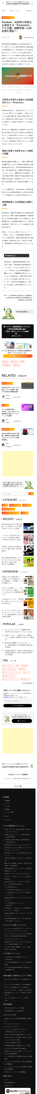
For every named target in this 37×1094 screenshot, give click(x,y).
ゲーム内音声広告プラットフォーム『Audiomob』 (14, 904)
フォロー (23, 721)
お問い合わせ (8, 1085)
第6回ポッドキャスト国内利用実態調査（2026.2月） (18, 1020)
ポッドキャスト (7, 383)
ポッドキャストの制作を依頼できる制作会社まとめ (18, 778)
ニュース (7, 803)
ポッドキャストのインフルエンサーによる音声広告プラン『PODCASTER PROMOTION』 (18, 935)
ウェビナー (8, 820)
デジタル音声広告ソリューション (14, 826)
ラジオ (5, 505)
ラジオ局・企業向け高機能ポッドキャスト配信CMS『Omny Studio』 (18, 948)
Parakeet (14, 361)
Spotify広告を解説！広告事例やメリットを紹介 (18, 1045)
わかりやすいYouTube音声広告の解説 (15, 1048)
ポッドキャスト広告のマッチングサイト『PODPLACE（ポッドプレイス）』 (16, 1030)
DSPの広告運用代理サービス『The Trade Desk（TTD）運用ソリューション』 (18, 919)
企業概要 (7, 800)
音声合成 (16, 365)
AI (18, 665)
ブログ (6, 1079)
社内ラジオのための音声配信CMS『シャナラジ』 (18, 1034)
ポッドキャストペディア (11, 1026)
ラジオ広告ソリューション (11, 953)
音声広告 (22, 669)
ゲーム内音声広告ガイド (11, 887)
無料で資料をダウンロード (16, 356)
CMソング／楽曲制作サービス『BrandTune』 (17, 987)
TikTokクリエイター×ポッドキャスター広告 (17, 873)
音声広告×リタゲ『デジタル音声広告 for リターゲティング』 (18, 854)
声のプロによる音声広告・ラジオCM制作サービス (18, 980)
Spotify (25, 665)
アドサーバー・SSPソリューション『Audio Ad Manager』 (18, 877)
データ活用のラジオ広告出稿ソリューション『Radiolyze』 (17, 958)
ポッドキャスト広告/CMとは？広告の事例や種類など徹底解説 (18, 1063)
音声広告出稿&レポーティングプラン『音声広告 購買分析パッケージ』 (18, 869)
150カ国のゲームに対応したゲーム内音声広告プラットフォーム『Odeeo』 (18, 909)
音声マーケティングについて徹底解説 (15, 1072)
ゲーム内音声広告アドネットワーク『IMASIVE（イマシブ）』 (18, 894)
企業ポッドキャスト (9, 676)
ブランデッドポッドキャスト (12, 672)
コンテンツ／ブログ (9, 1015)
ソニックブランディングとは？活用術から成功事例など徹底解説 (18, 1068)
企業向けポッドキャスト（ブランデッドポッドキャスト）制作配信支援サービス (18, 943)
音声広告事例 (7, 1004)
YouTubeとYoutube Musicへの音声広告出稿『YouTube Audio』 (17, 841)
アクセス (7, 806)
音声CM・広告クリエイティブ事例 (14, 1008)
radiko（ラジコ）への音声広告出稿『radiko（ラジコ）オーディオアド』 (18, 830)
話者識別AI (7, 365)
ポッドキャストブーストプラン (13, 939)
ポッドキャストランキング (12, 1024)
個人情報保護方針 (10, 1082)
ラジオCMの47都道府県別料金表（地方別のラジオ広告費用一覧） (18, 968)
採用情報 (7, 809)
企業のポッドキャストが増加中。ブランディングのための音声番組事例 (18, 1052)
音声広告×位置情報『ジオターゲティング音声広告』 (18, 859)
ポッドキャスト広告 (9, 669)
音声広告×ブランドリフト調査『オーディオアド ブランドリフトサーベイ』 (18, 849)
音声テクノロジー (15, 11)
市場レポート (26, 679)
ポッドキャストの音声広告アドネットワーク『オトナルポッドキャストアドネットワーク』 (18, 930)
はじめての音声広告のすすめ (13, 1042)
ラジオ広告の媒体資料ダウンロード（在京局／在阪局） (18, 963)
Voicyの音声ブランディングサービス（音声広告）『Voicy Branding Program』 (17, 883)
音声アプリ (27, 505)
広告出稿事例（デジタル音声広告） (14, 1011)
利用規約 (6, 697)
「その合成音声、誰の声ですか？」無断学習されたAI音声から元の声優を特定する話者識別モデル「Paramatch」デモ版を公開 (19, 297)
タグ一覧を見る (27, 683)
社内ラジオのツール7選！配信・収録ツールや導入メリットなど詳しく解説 (18, 1038)
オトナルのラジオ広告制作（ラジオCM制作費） (18, 984)
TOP (3, 11)
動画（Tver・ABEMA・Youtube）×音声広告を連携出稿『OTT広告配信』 (18, 864)
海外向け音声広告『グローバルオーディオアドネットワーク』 (18, 899)
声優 (22, 361)
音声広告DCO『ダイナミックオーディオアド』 (18, 845)
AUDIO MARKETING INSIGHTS (17, 4)
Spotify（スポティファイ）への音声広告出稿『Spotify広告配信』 (17, 836)
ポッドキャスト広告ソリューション (14, 925)
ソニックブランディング (11, 513)
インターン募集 (9, 812)
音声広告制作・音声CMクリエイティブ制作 (17, 975)
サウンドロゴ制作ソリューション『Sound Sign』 (16, 999)
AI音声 (6, 361)
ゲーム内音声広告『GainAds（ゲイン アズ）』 (18, 890)
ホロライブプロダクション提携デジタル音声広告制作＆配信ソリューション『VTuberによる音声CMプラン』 (18, 992)
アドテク (5, 405)
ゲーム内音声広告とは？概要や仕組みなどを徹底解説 (18, 1057)
